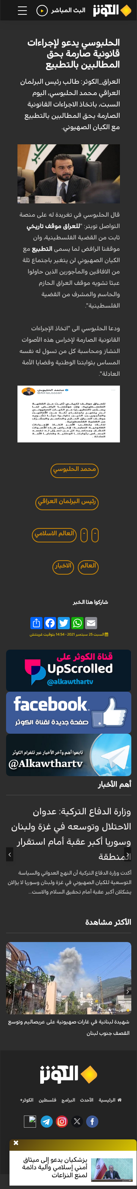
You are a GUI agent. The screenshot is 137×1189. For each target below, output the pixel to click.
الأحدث (86, 1100)
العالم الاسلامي (54, 533)
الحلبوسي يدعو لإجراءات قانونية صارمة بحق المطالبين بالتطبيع (73, 53)
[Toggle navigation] (22, 11)
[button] (127, 854)
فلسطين (48, 1100)
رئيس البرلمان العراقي (67, 501)
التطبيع (42, 249)
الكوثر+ (26, 1100)
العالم (88, 565)
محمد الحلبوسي (74, 469)
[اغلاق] (16, 1143)
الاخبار (63, 565)
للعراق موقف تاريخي (53, 226)
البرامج (67, 1100)
